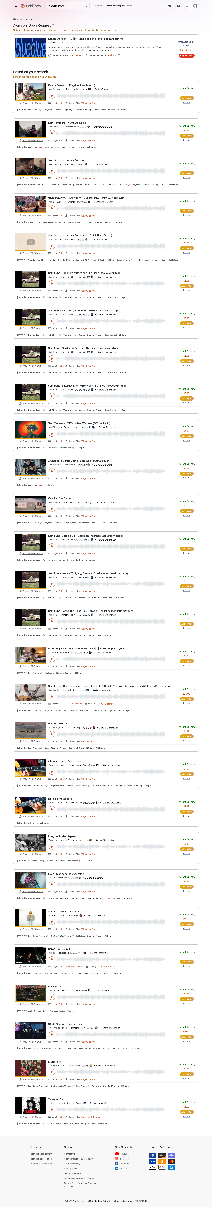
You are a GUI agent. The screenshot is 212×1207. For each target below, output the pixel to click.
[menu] (16, 6)
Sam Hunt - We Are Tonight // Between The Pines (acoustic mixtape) (88, 573)
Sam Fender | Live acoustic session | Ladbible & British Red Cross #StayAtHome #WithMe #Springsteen (109, 686)
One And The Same (59, 498)
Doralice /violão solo (60, 798)
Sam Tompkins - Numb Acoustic (67, 122)
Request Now (186, 55)
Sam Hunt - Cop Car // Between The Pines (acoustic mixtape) (84, 348)
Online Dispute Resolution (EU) (79, 1178)
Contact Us (69, 1153)
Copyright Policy (72, 1163)
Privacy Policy (70, 1168)
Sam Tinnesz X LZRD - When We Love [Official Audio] (79, 423)
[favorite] (170, 6)
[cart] (178, 6)
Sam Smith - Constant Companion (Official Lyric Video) (80, 235)
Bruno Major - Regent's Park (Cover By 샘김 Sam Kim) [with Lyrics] (86, 648)
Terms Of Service (72, 1173)
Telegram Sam (56, 1099)
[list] (187, 6)
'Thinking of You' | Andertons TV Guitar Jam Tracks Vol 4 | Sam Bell (86, 198)
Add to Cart (186, 98)
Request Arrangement (41, 1153)
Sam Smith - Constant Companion (68, 160)
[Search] (86, 6)
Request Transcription (41, 1158)
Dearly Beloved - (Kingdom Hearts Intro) (71, 85)
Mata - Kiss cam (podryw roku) (66, 874)
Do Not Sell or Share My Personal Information (80, 1185)
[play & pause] (52, 96)
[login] (195, 5)
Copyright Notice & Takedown (78, 1158)
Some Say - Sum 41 (59, 949)
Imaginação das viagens (62, 836)
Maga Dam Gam (57, 723)
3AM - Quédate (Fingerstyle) (65, 1024)
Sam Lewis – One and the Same (66, 911)
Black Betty (55, 986)
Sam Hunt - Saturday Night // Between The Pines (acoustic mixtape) (87, 385)
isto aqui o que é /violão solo (64, 761)
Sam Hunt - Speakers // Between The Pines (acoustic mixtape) (84, 273)
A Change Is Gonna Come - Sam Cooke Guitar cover (78, 460)
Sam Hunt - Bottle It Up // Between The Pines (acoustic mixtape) (85, 535)
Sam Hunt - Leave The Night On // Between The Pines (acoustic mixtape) (90, 611)
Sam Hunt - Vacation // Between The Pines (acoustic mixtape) (84, 310)
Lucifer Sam (55, 1061)
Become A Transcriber (41, 1163)
